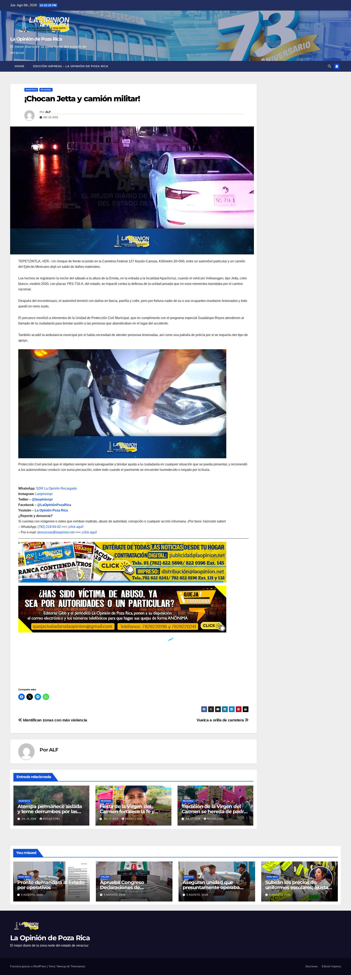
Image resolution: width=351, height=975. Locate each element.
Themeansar (77, 966)
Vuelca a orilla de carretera (221, 720)
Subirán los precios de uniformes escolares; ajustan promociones (298, 887)
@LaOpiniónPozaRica (54, 505)
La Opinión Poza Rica (51, 510)
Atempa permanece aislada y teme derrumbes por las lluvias (49, 811)
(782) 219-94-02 (49, 527)
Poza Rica (24, 877)
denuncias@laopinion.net (55, 532)
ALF (48, 112)
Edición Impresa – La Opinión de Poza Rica (70, 66)
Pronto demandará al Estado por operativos (50, 884)
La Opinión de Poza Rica (36, 39)
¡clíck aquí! (75, 527)
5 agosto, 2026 (32, 894)
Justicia (188, 877)
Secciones (311, 966)
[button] (329, 66)
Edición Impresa (331, 966)
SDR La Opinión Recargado (56, 488)
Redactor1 (51, 818)
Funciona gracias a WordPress (28, 966)
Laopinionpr (44, 494)
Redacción (133, 818)
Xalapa (105, 877)
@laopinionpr (42, 499)
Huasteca (31, 90)
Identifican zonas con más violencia (54, 720)
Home (19, 66)
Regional (46, 90)
